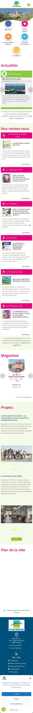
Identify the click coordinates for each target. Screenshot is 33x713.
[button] (30, 678)
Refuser (16, 699)
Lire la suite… (26, 164)
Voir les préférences (16, 704)
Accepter (16, 694)
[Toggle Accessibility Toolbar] (3, 709)
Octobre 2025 (16, 386)
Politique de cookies (14, 709)
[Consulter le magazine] (16, 380)
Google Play (19, 118)
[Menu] (28, 4)
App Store (25, 343)
